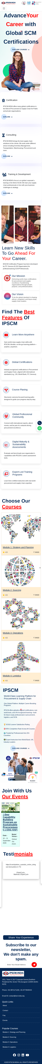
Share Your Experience (21, 937)
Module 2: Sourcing (12, 590)
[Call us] (39, 423)
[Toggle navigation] (4, 8)
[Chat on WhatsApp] (39, 428)
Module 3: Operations (13, 633)
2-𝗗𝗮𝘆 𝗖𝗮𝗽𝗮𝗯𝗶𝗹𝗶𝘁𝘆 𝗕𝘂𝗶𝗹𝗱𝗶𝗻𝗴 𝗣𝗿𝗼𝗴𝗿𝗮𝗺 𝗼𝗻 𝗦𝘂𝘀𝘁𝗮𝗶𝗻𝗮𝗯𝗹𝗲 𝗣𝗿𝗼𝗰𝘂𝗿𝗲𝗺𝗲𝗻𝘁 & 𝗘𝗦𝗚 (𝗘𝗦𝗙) (10, 822)
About (5, 1005)
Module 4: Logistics (12, 675)
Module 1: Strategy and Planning (18, 547)
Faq (4, 1015)
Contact (5, 1010)
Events (5, 1020)
